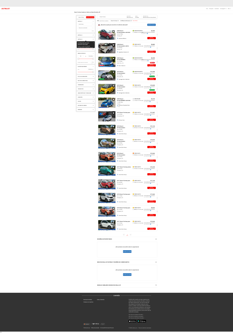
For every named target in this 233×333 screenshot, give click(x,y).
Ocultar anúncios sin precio (83, 62)
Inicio (207, 8)
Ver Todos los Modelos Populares (136, 316)
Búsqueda (211, 8)
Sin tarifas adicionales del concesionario (148, 32)
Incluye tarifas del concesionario (149, 45)
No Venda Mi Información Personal (107, 328)
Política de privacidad (95, 328)
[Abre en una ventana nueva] (132, 321)
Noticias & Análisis (87, 299)
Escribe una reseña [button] (127, 251)
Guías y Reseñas (100, 299)
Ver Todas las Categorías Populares (136, 318)
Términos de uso (86, 328)
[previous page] (124, 235)
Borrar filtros (135, 20)
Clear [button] (93, 31)
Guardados (217, 8)
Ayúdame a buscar (151, 24)
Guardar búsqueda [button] (90, 17)
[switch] (91, 62)
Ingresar (103, 324)
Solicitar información (151, 38)
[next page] (131, 235)
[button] (86, 24)
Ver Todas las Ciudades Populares (136, 314)
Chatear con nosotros (88, 302)
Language (87, 324)
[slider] (78, 48)
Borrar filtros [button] (81, 17)
